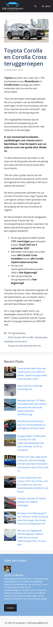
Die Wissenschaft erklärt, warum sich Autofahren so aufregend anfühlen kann (31, 425)
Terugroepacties (17, 333)
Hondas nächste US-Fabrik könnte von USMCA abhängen (31, 502)
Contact (10, 607)
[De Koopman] (12, 6)
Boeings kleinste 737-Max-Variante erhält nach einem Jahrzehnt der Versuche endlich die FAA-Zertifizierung (31, 407)
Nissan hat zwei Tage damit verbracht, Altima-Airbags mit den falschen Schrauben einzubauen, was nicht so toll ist (32, 463)
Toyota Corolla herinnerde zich (24, 345)
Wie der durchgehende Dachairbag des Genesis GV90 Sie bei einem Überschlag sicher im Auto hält (31, 537)
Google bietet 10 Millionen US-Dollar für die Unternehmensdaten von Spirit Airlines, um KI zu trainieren (31, 442)
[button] (35, 6)
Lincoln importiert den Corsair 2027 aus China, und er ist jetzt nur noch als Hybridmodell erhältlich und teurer (32, 484)
